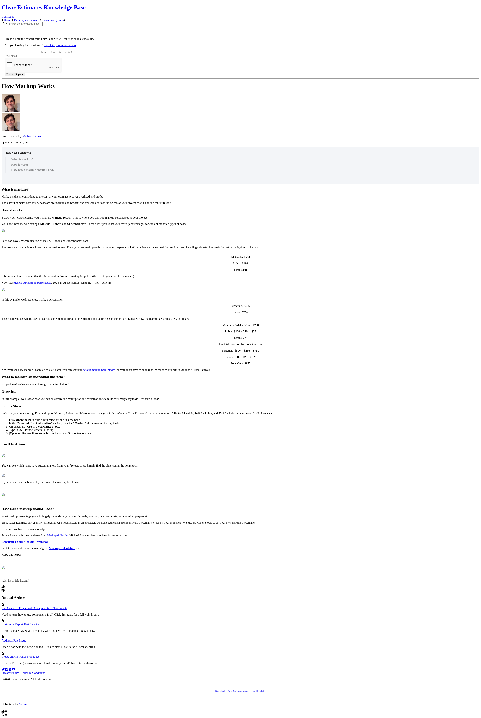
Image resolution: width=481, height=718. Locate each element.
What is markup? (22, 159)
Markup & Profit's (58, 535)
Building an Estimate (26, 20)
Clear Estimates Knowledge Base (44, 7)
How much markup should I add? (32, 169)
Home (7, 20)
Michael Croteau (32, 136)
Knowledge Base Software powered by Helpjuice (240, 691)
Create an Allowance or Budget (20, 656)
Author (23, 704)
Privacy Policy (10, 672)
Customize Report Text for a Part (21, 624)
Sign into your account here (60, 45)
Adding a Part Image (14, 640)
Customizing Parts (53, 20)
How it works (19, 164)
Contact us (8, 16)
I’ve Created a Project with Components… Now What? (34, 608)
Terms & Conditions (33, 672)
